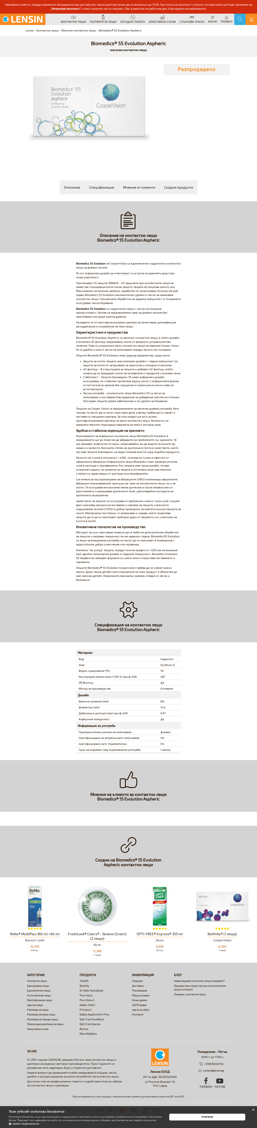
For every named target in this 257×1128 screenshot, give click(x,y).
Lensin (29, 30)
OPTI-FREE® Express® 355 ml (160, 934)
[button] (86, 1123)
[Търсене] (240, 19)
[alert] (128, 1117)
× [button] (253, 1110)
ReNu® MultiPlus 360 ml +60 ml (34, 934)
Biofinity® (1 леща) (222, 934)
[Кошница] (251, 19)
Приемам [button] (207, 1116)
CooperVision (222, 940)
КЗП (181, 1096)
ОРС (172, 1096)
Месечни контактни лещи (78, 30)
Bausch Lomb (34, 940)
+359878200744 (214, 1063)
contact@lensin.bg (213, 1070)
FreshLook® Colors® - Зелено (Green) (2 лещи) (97, 936)
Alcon (97, 945)
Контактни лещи (47, 30)
